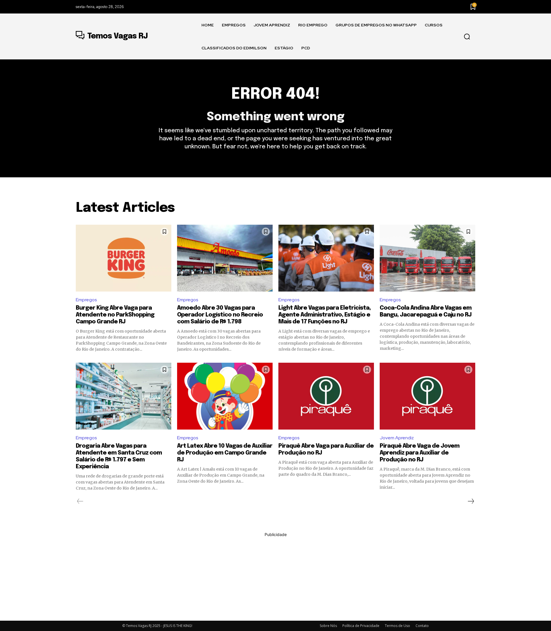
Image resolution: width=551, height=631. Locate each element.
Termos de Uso (397, 625)
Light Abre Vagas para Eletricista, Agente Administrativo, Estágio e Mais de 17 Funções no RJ (324, 315)
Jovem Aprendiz (397, 438)
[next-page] (470, 501)
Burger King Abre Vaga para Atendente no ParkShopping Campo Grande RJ (115, 315)
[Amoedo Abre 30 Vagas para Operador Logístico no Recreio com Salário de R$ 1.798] (225, 258)
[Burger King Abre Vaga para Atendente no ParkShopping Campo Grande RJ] (123, 258)
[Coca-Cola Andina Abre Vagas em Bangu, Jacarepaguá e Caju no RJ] (427, 258)
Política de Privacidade (360, 625)
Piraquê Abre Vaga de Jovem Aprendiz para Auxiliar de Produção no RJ (419, 453)
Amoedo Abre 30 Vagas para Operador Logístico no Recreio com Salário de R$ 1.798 (220, 315)
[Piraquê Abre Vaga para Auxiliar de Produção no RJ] (326, 396)
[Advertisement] (275, 577)
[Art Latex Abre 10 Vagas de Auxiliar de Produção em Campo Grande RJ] (225, 396)
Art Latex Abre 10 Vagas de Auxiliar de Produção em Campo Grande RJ (224, 453)
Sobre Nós (328, 625)
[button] (467, 36)
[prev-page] (80, 501)
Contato (422, 625)
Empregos (86, 300)
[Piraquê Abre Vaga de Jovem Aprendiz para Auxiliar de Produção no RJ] (427, 396)
